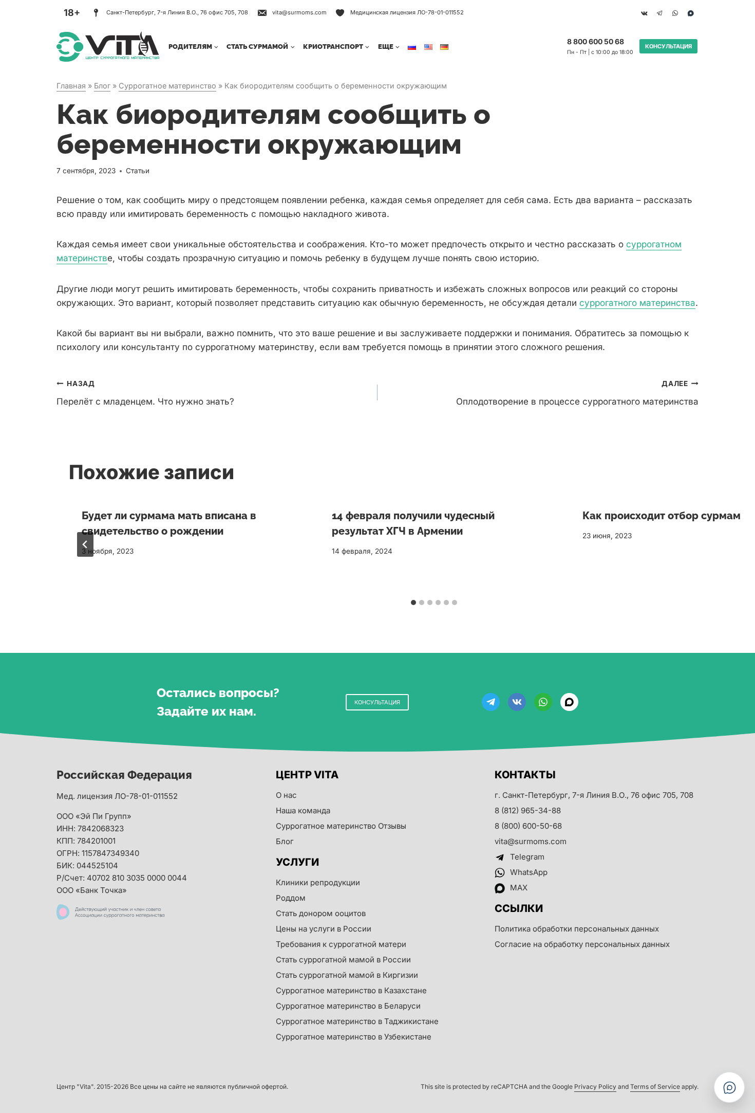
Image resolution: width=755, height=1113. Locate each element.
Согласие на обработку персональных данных (582, 944)
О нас (286, 795)
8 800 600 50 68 (595, 41)
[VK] (644, 13)
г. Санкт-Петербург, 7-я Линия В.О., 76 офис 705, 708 (594, 795)
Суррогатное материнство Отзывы (341, 826)
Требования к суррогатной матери (341, 944)
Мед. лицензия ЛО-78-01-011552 (117, 796)
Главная (71, 85)
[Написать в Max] (729, 1087)
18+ (72, 12)
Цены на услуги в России (323, 929)
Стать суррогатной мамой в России (343, 959)
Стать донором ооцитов (321, 913)
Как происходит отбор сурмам (661, 515)
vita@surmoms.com (531, 841)
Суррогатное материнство (167, 85)
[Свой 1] (690, 13)
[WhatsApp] (675, 13)
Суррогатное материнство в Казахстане (351, 990)
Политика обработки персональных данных (577, 929)
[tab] (413, 602)
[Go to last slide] (85, 544)
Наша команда (303, 810)
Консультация (668, 46)
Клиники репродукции (318, 882)
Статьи (137, 171)
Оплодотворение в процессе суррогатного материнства (577, 393)
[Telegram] (659, 13)
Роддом (291, 898)
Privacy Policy (595, 1086)
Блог (102, 85)
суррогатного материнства (637, 303)
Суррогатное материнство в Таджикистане (357, 1021)
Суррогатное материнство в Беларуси (348, 1006)
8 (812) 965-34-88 (528, 810)
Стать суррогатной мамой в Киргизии (347, 975)
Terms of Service (655, 1086)
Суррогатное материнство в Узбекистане (353, 1037)
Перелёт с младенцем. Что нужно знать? (145, 393)
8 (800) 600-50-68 (528, 826)
